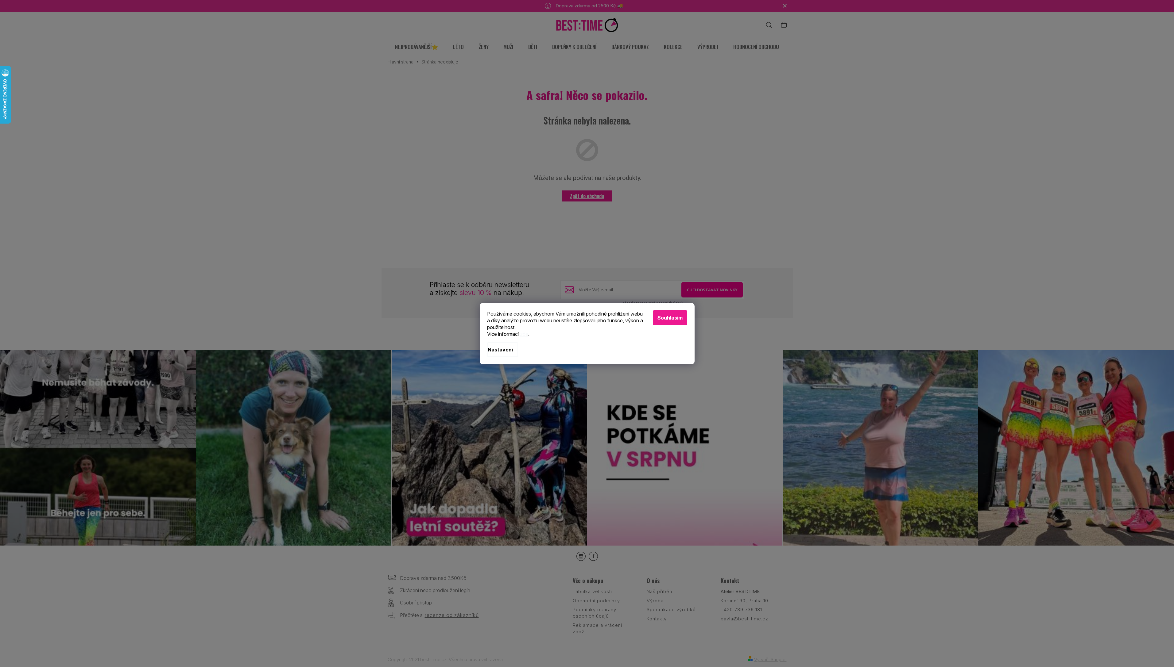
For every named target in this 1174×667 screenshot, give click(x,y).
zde (524, 334)
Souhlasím (670, 318)
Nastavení (500, 350)
